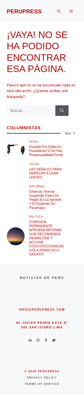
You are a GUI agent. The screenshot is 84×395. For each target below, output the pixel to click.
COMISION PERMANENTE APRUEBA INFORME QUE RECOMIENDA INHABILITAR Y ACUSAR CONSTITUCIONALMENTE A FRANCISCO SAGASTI (46, 238)
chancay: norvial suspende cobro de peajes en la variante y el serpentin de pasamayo (45, 200)
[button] (59, 11)
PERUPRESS (24, 11)
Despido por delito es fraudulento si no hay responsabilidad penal (45, 151)
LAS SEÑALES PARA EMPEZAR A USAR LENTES (45, 173)
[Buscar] (62, 110)
